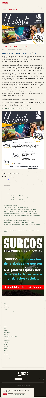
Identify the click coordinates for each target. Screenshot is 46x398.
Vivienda (5, 363)
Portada (37, 3)
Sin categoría (6, 356)
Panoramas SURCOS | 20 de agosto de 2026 (13, 200)
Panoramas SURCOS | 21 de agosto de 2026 (13, 195)
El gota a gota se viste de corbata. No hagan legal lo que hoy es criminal (19, 202)
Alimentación (6, 307)
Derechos (17, 49)
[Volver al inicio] (5, 3)
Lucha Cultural (7, 340)
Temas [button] (41, 3)
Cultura (5, 324)
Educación (21, 49)
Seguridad (6, 354)
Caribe (5, 318)
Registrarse (19, 379)
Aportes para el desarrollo (9, 312)
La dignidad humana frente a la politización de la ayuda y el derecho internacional (20, 211)
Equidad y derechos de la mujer (10, 336)
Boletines (6, 316)
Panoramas (6, 346)
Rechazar (11, 394)
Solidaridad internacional (9, 358)
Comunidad (6, 320)
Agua (5, 303)
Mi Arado (5, 344)
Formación (6, 338)
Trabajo (5, 361)
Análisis (5, 309)
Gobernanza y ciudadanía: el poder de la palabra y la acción (16, 197)
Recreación (6, 350)
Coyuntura (6, 322)
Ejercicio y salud (7, 332)
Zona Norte (6, 365)
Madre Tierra (6, 342)
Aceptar (5, 394)
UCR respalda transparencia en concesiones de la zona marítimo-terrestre (19, 228)
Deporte (5, 326)
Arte (4, 314)
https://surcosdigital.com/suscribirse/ (9, 179)
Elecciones (6, 334)
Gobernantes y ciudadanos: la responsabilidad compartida (16, 207)
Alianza (5, 305)
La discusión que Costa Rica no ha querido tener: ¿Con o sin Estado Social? (19, 222)
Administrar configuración (19, 394)
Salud (24, 49)
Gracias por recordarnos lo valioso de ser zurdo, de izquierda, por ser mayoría (20, 209)
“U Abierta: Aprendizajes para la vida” (15, 46)
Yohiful (29, 385)
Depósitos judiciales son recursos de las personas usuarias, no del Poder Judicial (20, 213)
